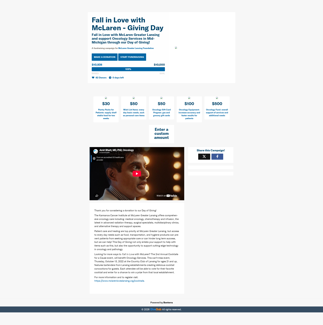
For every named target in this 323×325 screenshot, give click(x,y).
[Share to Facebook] (217, 157)
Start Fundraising (132, 57)
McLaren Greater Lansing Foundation (136, 48)
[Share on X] (204, 157)
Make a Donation (104, 57)
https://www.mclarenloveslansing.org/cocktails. (119, 280)
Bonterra (168, 302)
